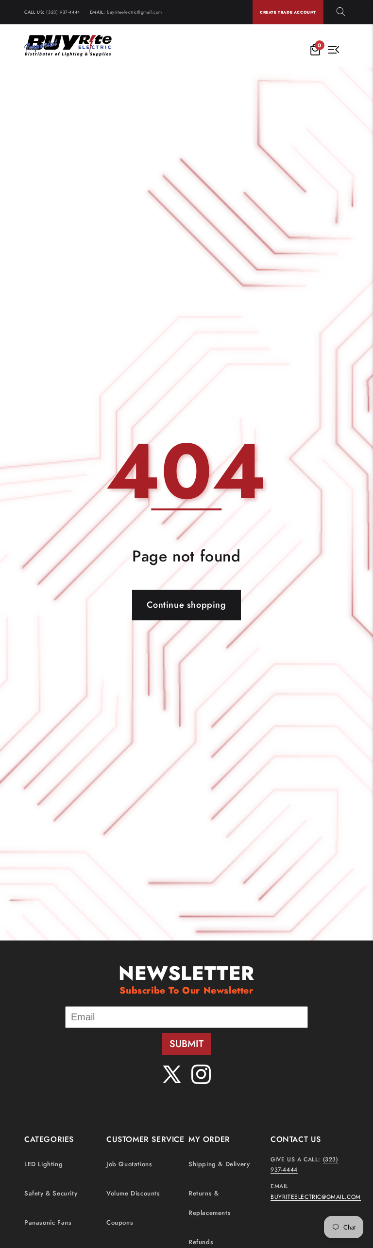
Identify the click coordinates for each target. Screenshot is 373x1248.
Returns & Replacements (209, 1203)
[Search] (341, 12)
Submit (186, 1044)
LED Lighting (43, 1164)
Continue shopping (186, 604)
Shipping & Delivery (219, 1164)
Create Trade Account (288, 12)
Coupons (119, 1222)
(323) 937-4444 (63, 12)
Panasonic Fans (47, 1222)
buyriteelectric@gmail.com (134, 12)
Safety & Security (50, 1193)
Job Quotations (129, 1164)
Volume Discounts (133, 1193)
